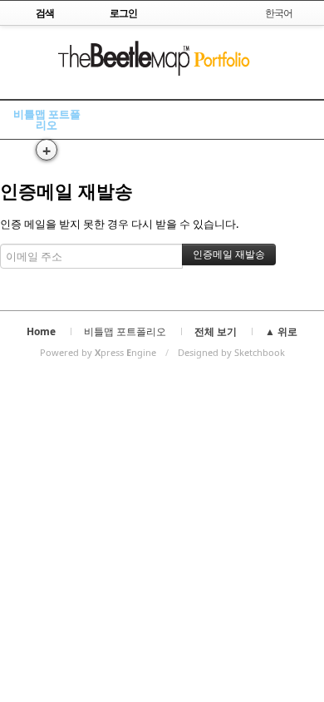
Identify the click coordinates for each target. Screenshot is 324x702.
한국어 (278, 13)
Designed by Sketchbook (231, 352)
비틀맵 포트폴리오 (47, 119)
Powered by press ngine (98, 352)
